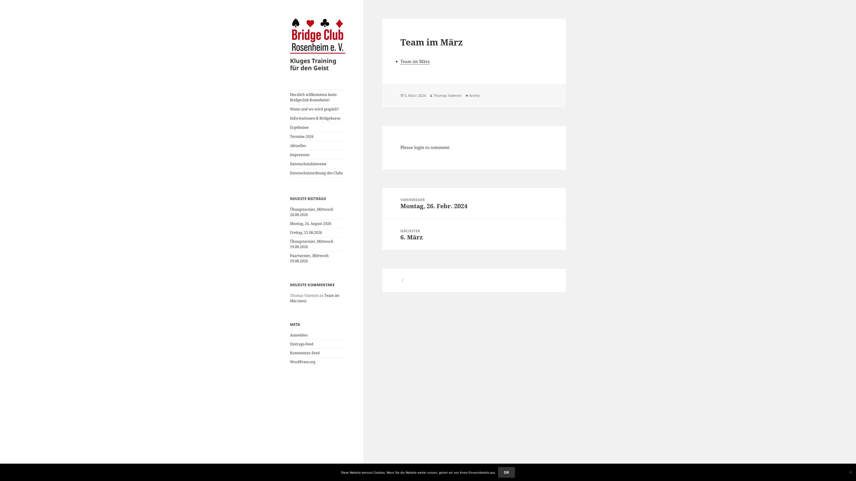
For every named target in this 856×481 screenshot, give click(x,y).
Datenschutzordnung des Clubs (316, 173)
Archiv (474, 95)
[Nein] (850, 472)
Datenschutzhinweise (308, 163)
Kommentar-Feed (305, 353)
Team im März (415, 61)
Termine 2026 (302, 136)
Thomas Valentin (447, 95)
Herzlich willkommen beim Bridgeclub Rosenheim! (313, 97)
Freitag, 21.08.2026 (306, 232)
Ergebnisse (299, 127)
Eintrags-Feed (301, 344)
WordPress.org (302, 361)
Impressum (299, 154)
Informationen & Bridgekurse (315, 118)
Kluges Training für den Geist (313, 64)
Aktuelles (298, 145)
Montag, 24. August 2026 (310, 223)
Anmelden (299, 335)
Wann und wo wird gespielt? (314, 109)
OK (506, 472)
